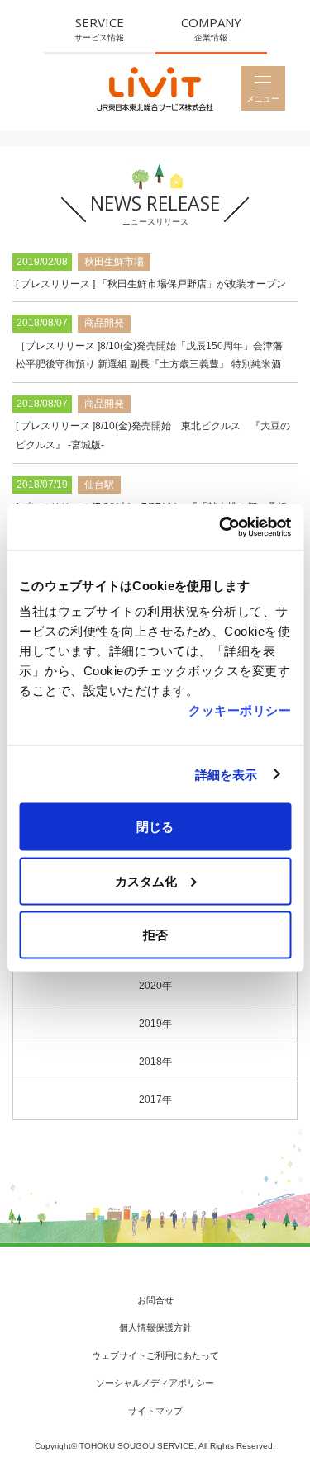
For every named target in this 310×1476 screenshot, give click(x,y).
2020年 (155, 985)
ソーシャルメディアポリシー (155, 1383)
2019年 (155, 1023)
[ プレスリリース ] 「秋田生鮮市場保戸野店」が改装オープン (151, 284)
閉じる (155, 827)
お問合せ (155, 1300)
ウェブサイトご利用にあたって (155, 1355)
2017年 (155, 1099)
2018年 (155, 1061)
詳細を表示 (226, 774)
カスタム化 (146, 880)
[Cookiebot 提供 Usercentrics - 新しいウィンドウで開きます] (220, 527)
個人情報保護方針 (155, 1327)
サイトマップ (155, 1411)
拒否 (155, 935)
